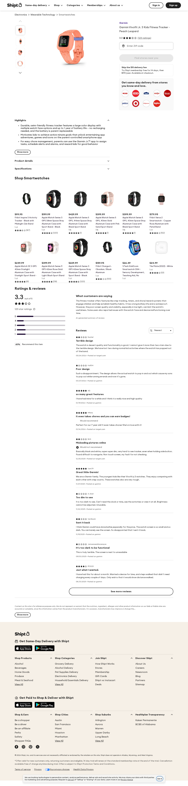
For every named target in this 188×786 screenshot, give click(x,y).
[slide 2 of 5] (20, 41)
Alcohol (19, 664)
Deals (98, 684)
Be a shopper (22, 720)
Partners (140, 680)
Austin (58, 720)
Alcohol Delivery (64, 668)
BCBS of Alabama (145, 724)
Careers (139, 668)
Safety (18, 737)
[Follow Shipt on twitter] (37, 747)
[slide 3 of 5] (20, 52)
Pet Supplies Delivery (66, 672)
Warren (99, 728)
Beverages (20, 668)
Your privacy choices (60, 769)
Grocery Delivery (64, 664)
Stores (98, 668)
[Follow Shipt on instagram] (23, 747)
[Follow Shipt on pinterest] (30, 747)
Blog (137, 676)
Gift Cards (101, 676)
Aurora (99, 724)
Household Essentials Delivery (71, 680)
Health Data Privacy (83, 769)
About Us (140, 664)
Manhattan (61, 737)
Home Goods (22, 672)
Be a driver (20, 724)
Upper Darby (102, 732)
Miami (58, 728)
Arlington (100, 720)
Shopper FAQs (23, 741)
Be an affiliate (22, 728)
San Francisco (63, 724)
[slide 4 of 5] (20, 63)
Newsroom (141, 672)
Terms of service (23, 769)
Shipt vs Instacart (105, 680)
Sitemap (140, 684)
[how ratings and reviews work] (34, 309)
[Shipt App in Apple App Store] (23, 648)
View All (19, 684)
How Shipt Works (104, 664)
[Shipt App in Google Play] (44, 648)
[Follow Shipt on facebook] (16, 747)
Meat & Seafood (24, 680)
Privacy (38, 769)
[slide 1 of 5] (20, 30)
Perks (18, 732)
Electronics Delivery (66, 676)
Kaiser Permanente (146, 720)
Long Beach (102, 737)
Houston (60, 732)
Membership (102, 672)
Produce (19, 676)
